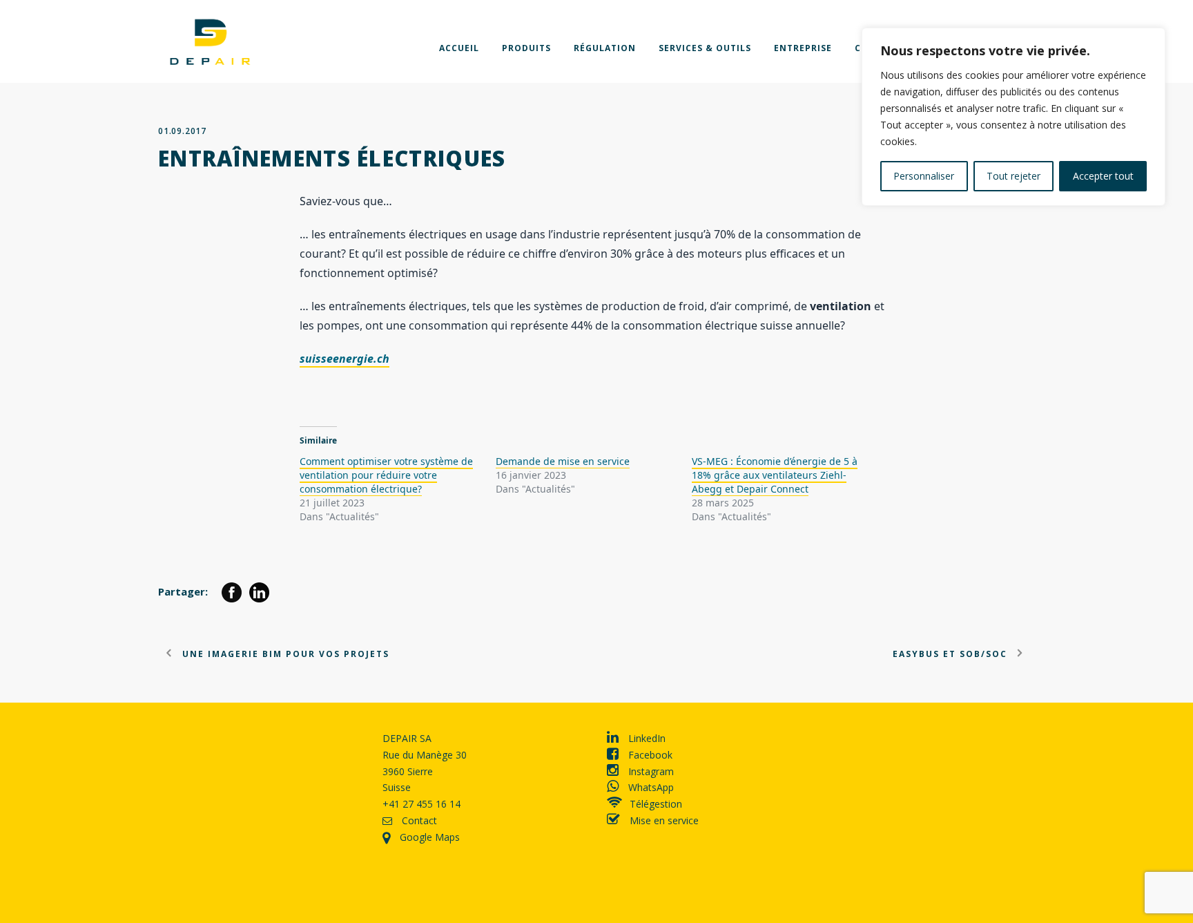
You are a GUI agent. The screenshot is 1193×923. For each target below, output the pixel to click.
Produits (526, 48)
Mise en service (663, 820)
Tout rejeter (1013, 175)
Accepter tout (1103, 175)
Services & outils (705, 48)
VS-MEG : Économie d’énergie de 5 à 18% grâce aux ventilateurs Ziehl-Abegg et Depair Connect (774, 475)
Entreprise (803, 48)
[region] (1013, 117)
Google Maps (428, 837)
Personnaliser (923, 175)
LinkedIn (645, 738)
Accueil (459, 48)
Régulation (605, 48)
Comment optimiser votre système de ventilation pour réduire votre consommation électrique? (386, 475)
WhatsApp (649, 787)
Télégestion (656, 803)
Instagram (649, 771)
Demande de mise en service (563, 461)
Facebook (648, 754)
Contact (418, 820)
